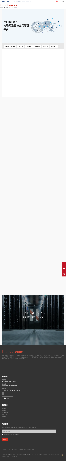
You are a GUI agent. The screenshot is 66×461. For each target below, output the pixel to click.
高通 (8, 449)
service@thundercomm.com (10, 381)
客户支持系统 (5, 412)
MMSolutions (30, 449)
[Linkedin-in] (3, 393)
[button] (10, 46)
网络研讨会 (4, 414)
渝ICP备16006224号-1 (54, 455)
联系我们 (4, 416)
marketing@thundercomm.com (11, 390)
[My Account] (53, 2)
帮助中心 (4, 408)
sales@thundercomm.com (9, 385)
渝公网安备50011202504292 (9, 456)
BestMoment (22, 449)
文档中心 (4, 410)
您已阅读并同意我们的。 (12, 434)
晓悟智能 (14, 449)
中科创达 (4, 449)
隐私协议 (17, 434)
